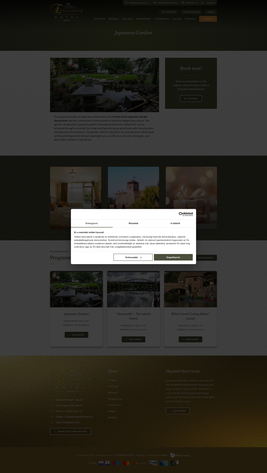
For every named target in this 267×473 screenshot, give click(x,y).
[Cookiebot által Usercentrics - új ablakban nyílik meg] (181, 214)
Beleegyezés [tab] (92, 223)
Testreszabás (131, 257)
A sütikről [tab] (175, 223)
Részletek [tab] (133, 223)
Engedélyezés (173, 257)
